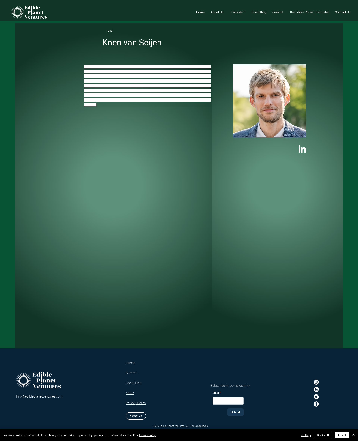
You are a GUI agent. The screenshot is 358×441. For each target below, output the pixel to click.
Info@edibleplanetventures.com (39, 396)
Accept (342, 435)
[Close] (353, 435)
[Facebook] (316, 404)
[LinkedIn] (316, 389)
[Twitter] (316, 396)
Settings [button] (306, 435)
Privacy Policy (147, 435)
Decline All (323, 435)
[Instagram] (316, 382)
